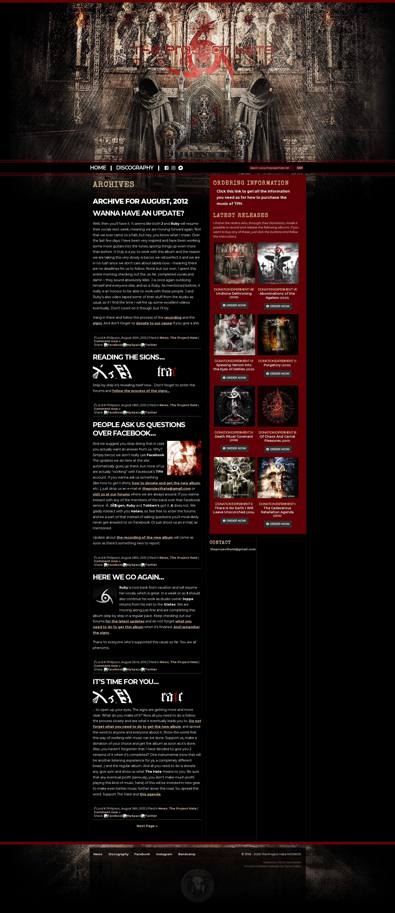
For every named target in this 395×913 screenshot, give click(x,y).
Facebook (142, 854)
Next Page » (147, 826)
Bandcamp (186, 854)
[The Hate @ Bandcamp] (180, 168)
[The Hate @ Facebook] (166, 168)
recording (172, 317)
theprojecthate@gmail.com (166, 489)
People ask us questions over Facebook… (139, 429)
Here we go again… (128, 577)
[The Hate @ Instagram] (173, 168)
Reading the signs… (128, 357)
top (197, 885)
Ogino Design (293, 866)
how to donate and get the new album (166, 483)
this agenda (150, 794)
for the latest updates (124, 621)
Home (98, 167)
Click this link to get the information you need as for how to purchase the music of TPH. (253, 197)
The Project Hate (184, 337)
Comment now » (107, 341)
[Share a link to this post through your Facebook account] (113, 345)
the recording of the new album (145, 537)
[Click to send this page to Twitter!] (149, 345)
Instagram (164, 854)
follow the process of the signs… (141, 391)
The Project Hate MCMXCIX (197, 53)
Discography (134, 167)
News (164, 337)
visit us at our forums (111, 494)
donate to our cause (154, 323)
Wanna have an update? (138, 213)
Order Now (235, 305)
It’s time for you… (125, 681)
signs (97, 323)
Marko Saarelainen (289, 862)
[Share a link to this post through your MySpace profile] (132, 345)
